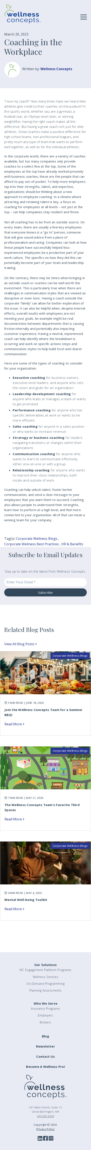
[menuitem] (45, 1038)
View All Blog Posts (19, 644)
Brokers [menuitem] (45, 1022)
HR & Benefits (72, 544)
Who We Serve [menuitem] (45, 1003)
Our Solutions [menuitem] (45, 965)
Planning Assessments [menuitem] (45, 990)
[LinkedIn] (40, 1139)
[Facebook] (45, 1139)
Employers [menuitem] (45, 1015)
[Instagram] (51, 1139)
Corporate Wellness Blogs (36, 538)
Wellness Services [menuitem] (45, 977)
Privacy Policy (45, 1129)
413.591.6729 (45, 1116)
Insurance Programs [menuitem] (45, 1009)
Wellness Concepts (56, 69)
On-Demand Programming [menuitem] (45, 984)
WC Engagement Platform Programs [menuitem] (45, 970)
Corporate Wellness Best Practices (31, 544)
